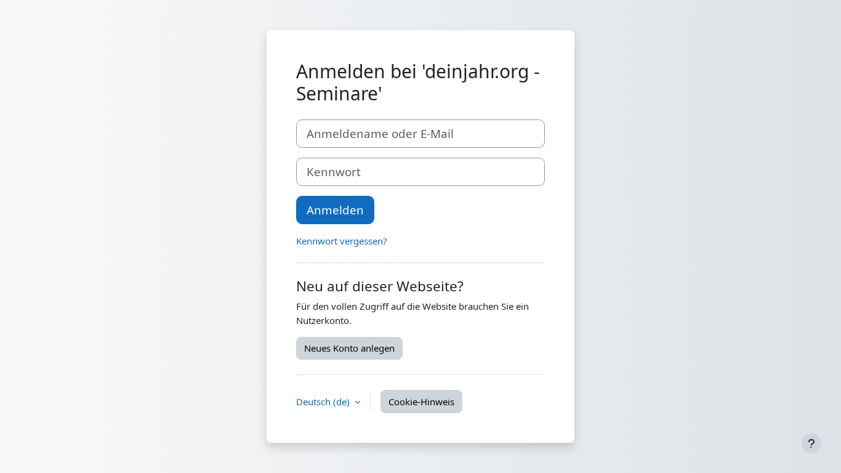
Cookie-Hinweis (421, 401)
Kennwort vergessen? (341, 241)
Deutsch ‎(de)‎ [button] (324, 401)
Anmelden (335, 209)
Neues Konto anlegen (349, 348)
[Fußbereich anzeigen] (811, 443)
